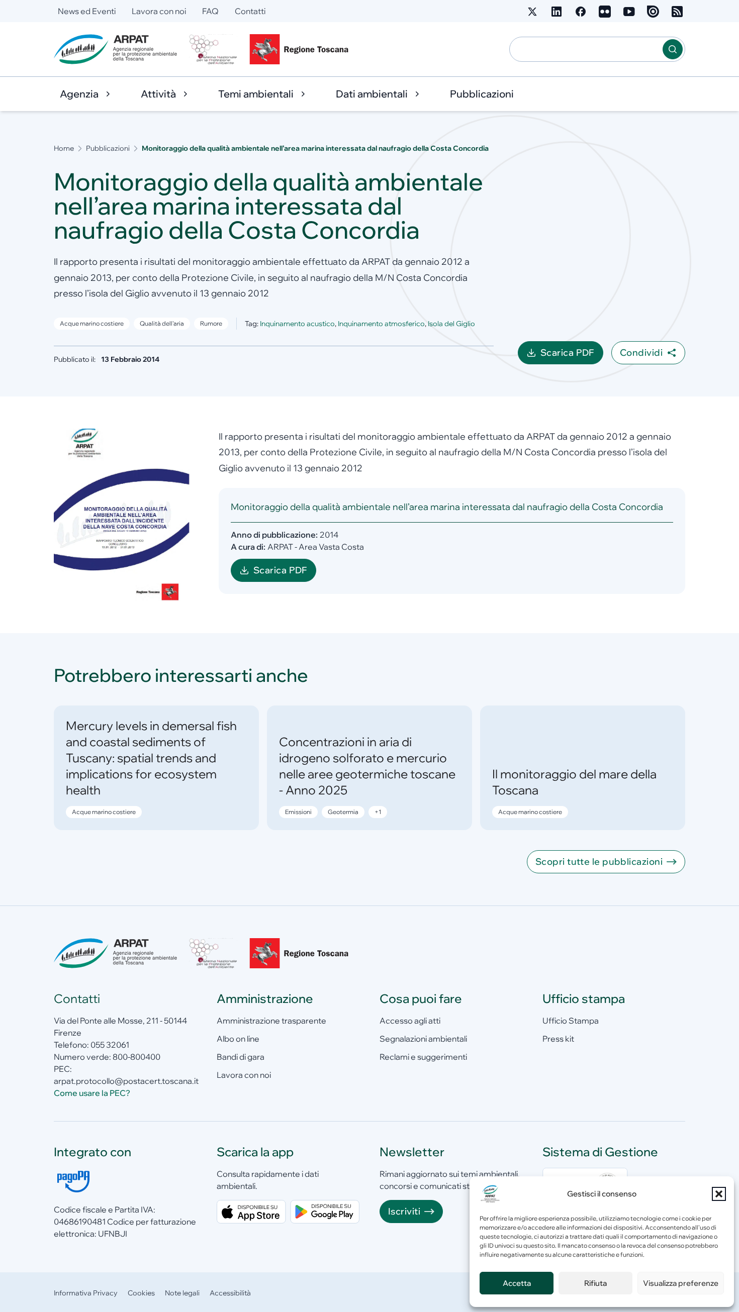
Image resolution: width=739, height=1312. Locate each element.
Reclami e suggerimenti (423, 1057)
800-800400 (136, 1057)
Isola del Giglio (451, 323)
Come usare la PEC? (92, 1093)
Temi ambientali (256, 93)
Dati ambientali (372, 93)
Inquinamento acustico (297, 323)
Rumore (211, 323)
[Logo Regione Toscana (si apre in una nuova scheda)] (301, 49)
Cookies (141, 1292)
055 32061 (109, 1045)
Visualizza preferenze (680, 1283)
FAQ (210, 11)
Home (64, 148)
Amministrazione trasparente (271, 1021)
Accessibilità (230, 1292)
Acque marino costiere (92, 323)
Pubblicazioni (482, 93)
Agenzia (79, 93)
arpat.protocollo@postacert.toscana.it (126, 1081)
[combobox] (586, 49)
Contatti (250, 11)
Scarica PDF (571, 355)
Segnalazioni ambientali (423, 1039)
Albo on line (238, 1039)
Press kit (558, 1039)
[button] (719, 1194)
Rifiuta (595, 1283)
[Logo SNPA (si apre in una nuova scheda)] (213, 49)
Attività (158, 93)
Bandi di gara (240, 1057)
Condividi (641, 352)
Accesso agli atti (410, 1021)
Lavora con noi (159, 11)
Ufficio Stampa (570, 1021)
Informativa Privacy (86, 1292)
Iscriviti (404, 1211)
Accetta (517, 1283)
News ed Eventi (87, 11)
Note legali (182, 1292)
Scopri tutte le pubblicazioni (599, 861)
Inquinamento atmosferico (381, 323)
